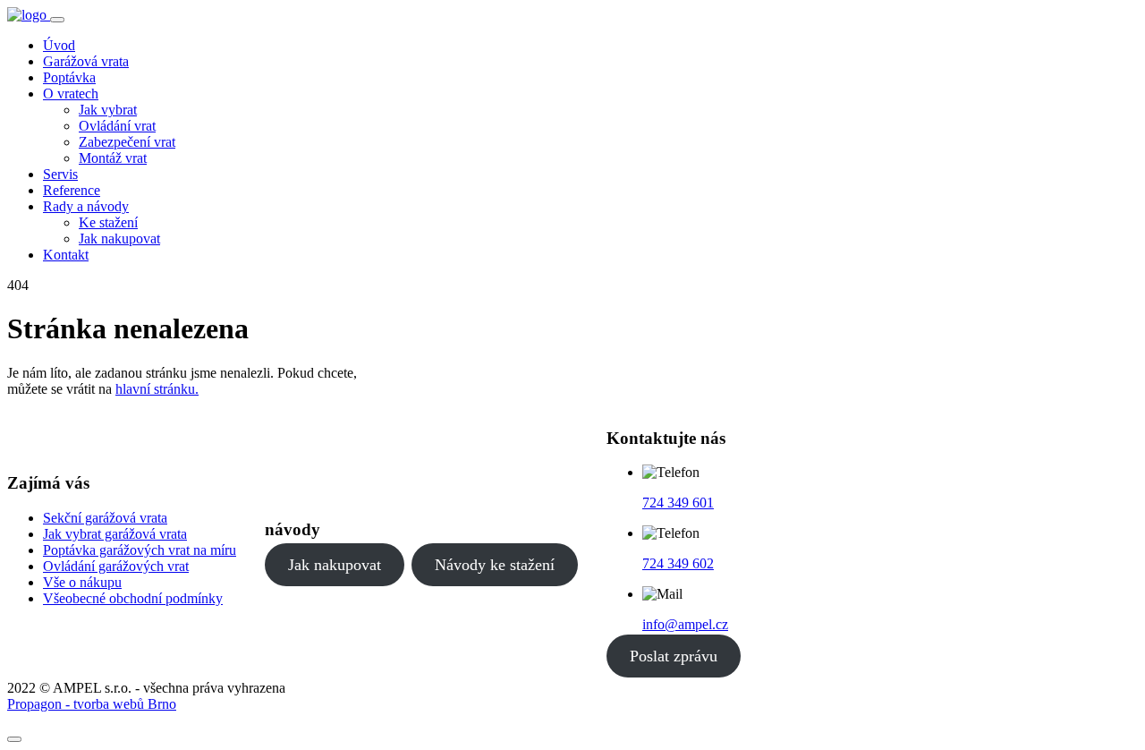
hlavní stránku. (157, 388)
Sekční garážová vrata (105, 517)
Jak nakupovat (334, 565)
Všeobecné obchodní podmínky (133, 598)
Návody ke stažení (495, 565)
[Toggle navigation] (57, 19)
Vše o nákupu (82, 582)
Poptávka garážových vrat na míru (139, 550)
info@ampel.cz (685, 624)
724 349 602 (678, 563)
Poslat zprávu (673, 656)
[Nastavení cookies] (14, 739)
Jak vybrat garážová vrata (115, 533)
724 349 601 (678, 502)
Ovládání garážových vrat (116, 566)
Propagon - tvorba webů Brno (91, 704)
